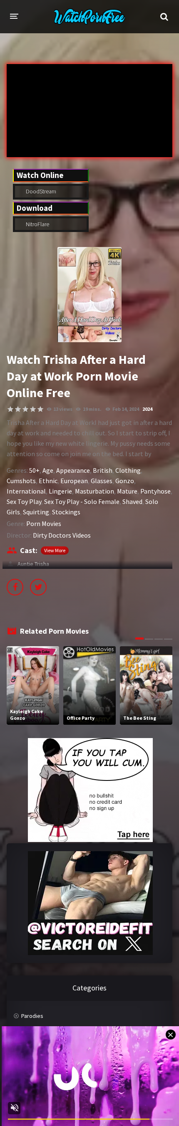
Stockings (66, 512)
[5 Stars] (40, 409)
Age (47, 470)
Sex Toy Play (24, 501)
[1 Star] (10, 409)
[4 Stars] (33, 409)
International (26, 491)
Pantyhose (155, 491)
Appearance (73, 470)
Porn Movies (43, 523)
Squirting (36, 512)
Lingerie (60, 491)
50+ (34, 470)
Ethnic (48, 481)
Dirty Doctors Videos (62, 535)
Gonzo (124, 481)
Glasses (101, 481)
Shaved (132, 501)
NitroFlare (37, 224)
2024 (147, 409)
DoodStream (40, 191)
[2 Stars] (18, 409)
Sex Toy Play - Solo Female (81, 501)
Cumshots (21, 481)
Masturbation (94, 491)
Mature (127, 491)
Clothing (128, 470)
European (74, 481)
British (102, 470)
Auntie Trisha (32, 564)
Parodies (32, 1016)
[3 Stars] (25, 409)
